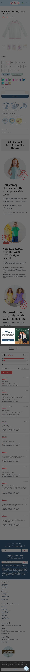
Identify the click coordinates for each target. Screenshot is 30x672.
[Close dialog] (28, 329)
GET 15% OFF (8, 340)
